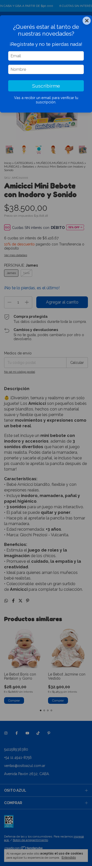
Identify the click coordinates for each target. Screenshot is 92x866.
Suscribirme (46, 86)
